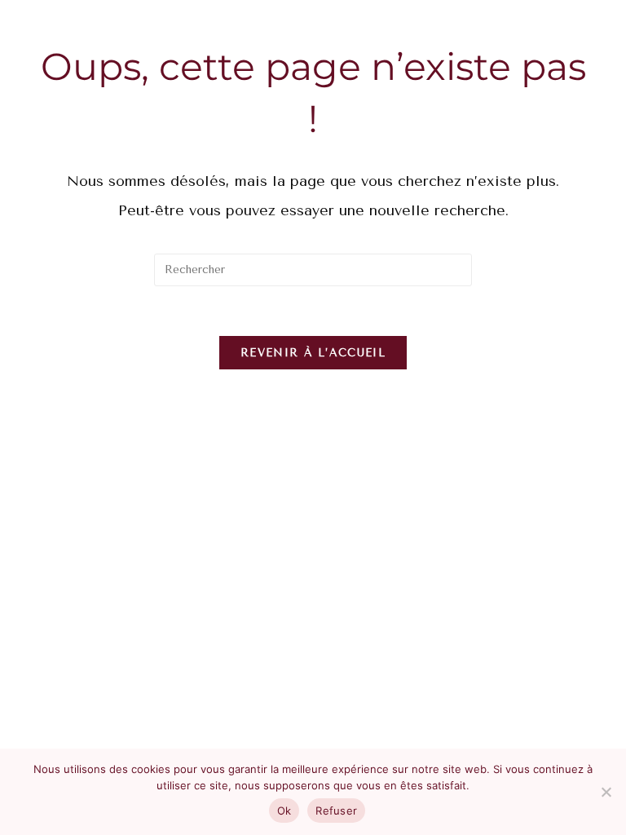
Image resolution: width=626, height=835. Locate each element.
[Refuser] (605, 792)
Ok (284, 810)
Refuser (336, 810)
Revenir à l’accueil (313, 353)
